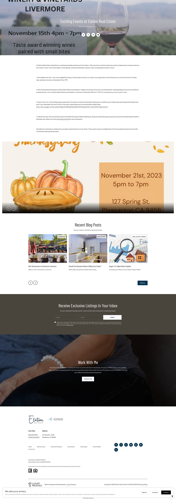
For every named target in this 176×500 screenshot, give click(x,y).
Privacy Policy (70, 325)
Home (30, 446)
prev (9, 208)
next (14, 208)
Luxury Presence (71, 484)
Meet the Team (41, 446)
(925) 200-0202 (33, 435)
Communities (71, 446)
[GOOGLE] (141, 445)
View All (142, 283)
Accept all (166, 492)
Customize (155, 492)
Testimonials (83, 446)
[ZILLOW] (136, 445)
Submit (112, 317)
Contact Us (31, 449)
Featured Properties (56, 446)
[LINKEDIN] (126, 445)
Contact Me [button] (88, 379)
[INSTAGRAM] (121, 445)
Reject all (144, 492)
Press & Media (97, 446)
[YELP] (116, 450)
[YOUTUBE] (131, 445)
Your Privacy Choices (88, 498)
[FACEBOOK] (116, 445)
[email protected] (63, 119)
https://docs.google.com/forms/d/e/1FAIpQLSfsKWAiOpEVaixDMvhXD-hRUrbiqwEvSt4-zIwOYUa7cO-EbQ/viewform (72, 107)
